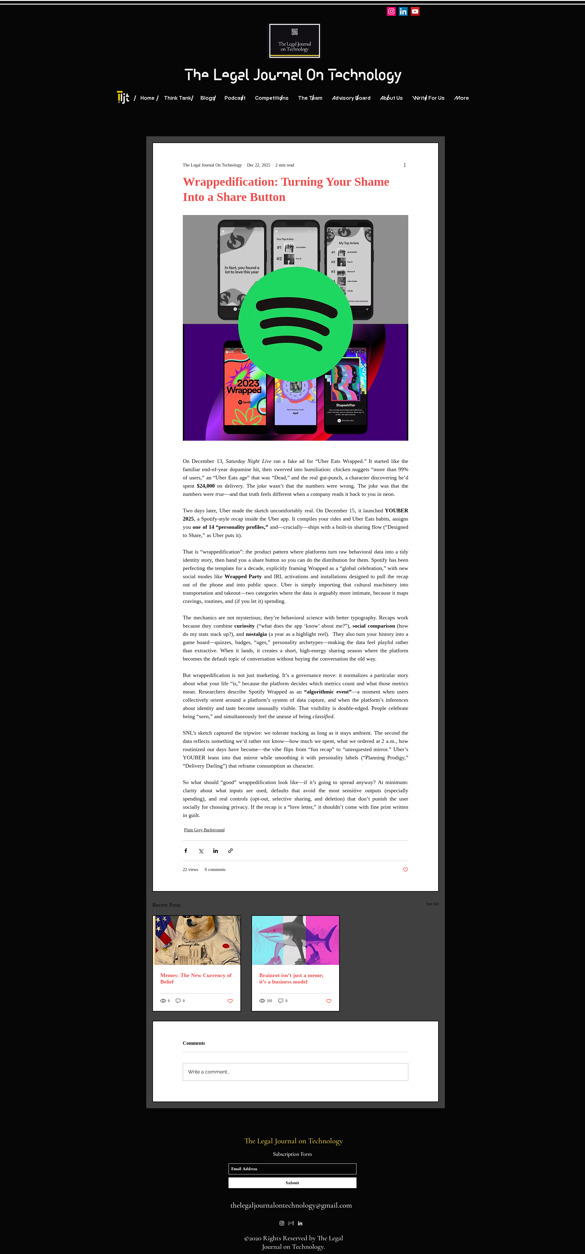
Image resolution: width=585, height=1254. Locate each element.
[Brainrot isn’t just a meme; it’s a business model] (295, 940)
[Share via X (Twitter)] (201, 851)
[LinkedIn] (403, 11)
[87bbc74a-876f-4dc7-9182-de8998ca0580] (291, 1223)
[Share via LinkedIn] (215, 851)
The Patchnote (220, 124)
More (364, 124)
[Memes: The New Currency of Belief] (196, 940)
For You (336, 124)
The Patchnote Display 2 (282, 124)
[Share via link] (230, 851)
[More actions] (404, 165)
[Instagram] (391, 11)
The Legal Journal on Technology (294, 1140)
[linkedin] (300, 1223)
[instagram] (282, 1223)
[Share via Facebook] (186, 851)
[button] (431, 124)
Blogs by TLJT (170, 124)
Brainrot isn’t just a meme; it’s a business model (291, 978)
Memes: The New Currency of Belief (196, 978)
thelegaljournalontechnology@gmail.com (291, 1205)
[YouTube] (415, 11)
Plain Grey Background (204, 830)
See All (432, 904)
